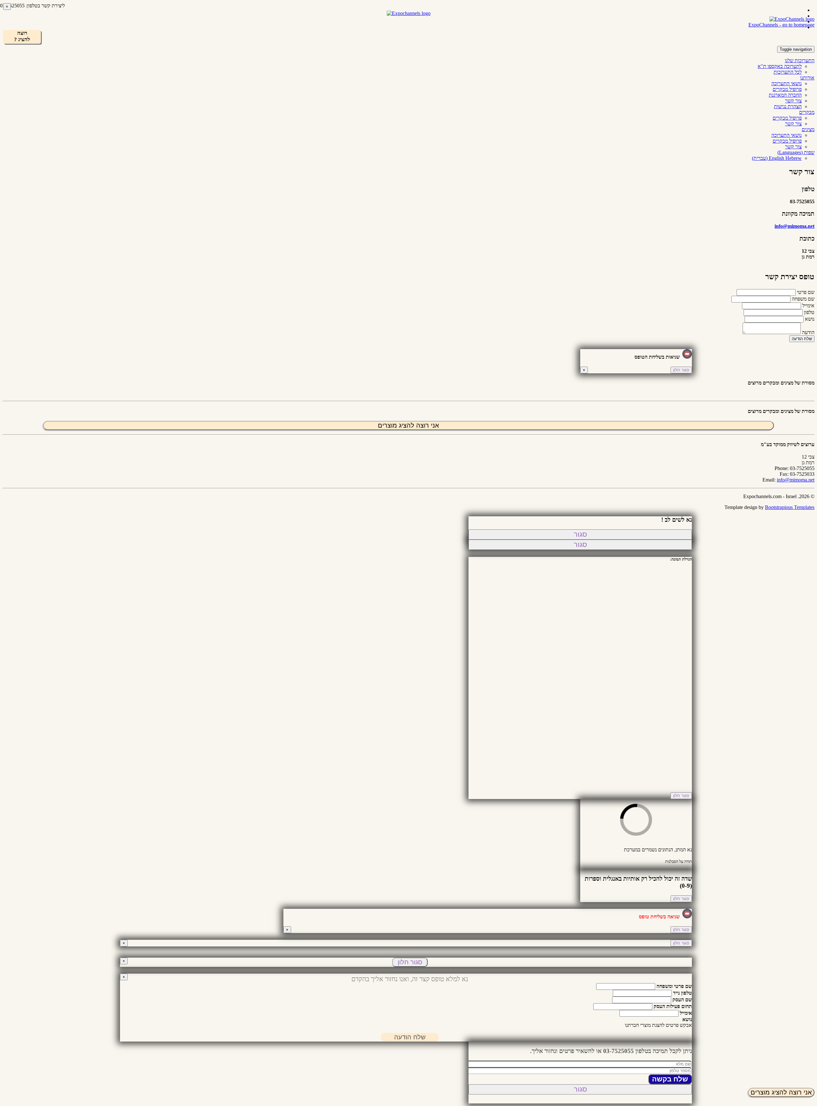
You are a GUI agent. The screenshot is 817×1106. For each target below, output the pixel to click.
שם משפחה (803, 299)
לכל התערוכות (788, 72)
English (777, 158)
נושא (809, 319)
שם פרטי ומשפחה (674, 986)
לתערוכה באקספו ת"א (780, 66)
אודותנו (807, 77)
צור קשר (793, 100)
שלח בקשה (670, 1079)
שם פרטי (805, 292)
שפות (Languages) (795, 152)
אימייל (808, 305)
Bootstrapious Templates (789, 507)
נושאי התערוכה (786, 83)
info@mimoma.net (794, 226)
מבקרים (806, 112)
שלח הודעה (802, 338)
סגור (580, 534)
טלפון (809, 312)
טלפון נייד (682, 993)
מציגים (808, 129)
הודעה (808, 332)
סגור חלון (681, 370)
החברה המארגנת (785, 95)
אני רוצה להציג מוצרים (781, 1092)
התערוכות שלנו (799, 60)
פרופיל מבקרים (787, 89)
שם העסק (682, 999)
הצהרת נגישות (788, 106)
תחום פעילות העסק (673, 1006)
